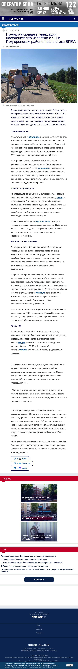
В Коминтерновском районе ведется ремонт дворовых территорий (31, 563)
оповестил (43, 168)
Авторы (39, 633)
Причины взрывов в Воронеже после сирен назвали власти (28, 556)
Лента (39, 625)
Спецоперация (10, 25)
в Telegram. (24, 463)
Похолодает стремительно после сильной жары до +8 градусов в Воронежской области (37, 570)
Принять (69, 665)
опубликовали (42, 221)
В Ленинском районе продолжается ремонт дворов (24, 566)
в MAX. (22, 468)
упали (59, 197)
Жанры (39, 629)
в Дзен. (22, 458)
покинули (41, 293)
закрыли (23, 350)
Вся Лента (39, 580)
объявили (34, 137)
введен (21, 342)
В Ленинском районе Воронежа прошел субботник (24, 559)
